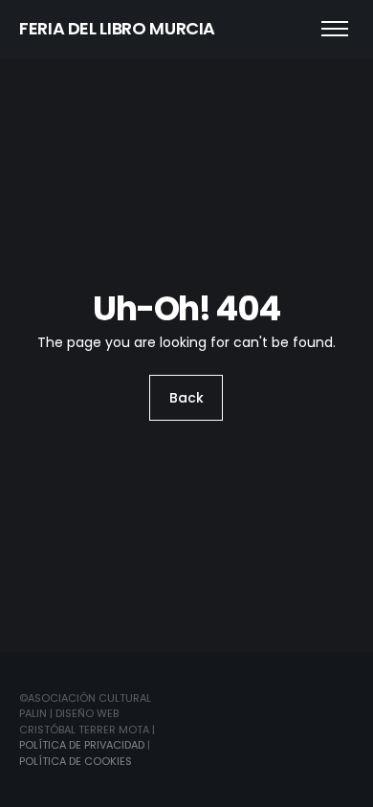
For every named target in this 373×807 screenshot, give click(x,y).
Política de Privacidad (81, 744)
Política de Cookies (75, 761)
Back (186, 397)
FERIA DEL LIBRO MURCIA (117, 28)
